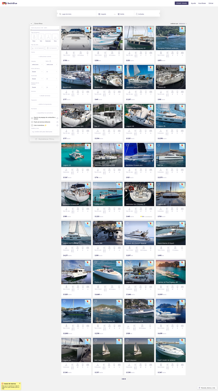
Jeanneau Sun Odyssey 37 (135, 204)
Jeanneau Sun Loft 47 (134, 87)
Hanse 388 (98, 243)
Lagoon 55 (161, 126)
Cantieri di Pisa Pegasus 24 (105, 321)
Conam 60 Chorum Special (136, 243)
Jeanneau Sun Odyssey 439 (105, 165)
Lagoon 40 (162, 204)
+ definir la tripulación (45, 104)
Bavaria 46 (67, 87)
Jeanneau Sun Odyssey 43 (135, 48)
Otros (55, 41)
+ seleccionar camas (44, 56)
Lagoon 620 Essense (70, 243)
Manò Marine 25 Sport (166, 243)
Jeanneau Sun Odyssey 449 (73, 126)
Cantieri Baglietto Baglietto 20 (74, 282)
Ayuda (193, 3)
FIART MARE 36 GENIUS (166, 360)
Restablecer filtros (46, 139)
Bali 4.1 (97, 126)
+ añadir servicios (44, 95)
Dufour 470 (99, 204)
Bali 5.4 (160, 165)
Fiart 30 (66, 48)
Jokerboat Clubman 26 (134, 321)
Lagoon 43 (130, 282)
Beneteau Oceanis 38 (71, 204)
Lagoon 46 (130, 126)
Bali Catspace (100, 360)
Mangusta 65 (68, 321)
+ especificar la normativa (45, 113)
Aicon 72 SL (162, 321)
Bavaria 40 (162, 87)
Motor (34, 41)
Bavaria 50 (98, 87)
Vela (41, 41)
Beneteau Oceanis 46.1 (134, 165)
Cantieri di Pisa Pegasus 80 (168, 282)
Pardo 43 (98, 282)
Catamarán (48, 41)
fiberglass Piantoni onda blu (168, 48)
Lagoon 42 (67, 165)
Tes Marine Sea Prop (102, 48)
